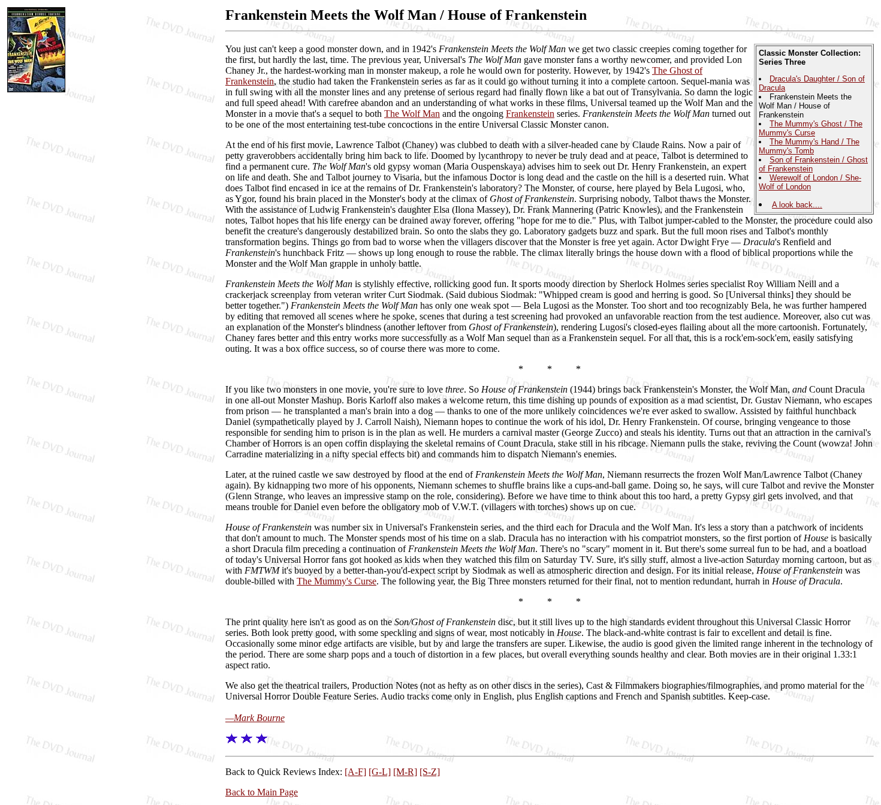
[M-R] (405, 772)
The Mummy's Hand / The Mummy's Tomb (809, 146)
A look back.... (797, 204)
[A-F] (355, 772)
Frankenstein (530, 113)
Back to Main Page (261, 792)
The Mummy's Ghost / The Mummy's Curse (810, 128)
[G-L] (380, 772)
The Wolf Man (412, 113)
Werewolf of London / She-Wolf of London (810, 182)
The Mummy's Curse (336, 581)
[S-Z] (430, 772)
